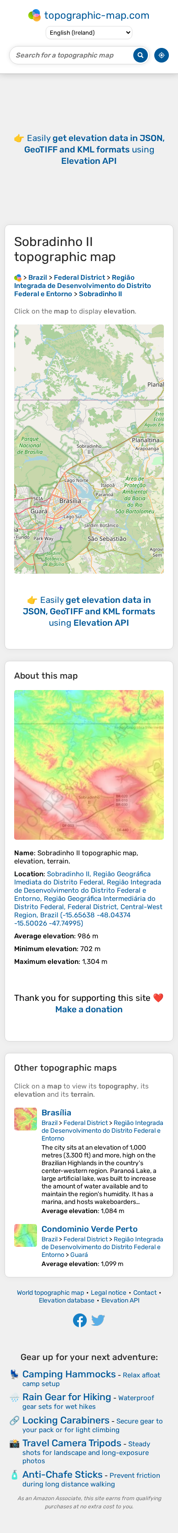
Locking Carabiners (66, 1420)
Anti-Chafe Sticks (62, 1474)
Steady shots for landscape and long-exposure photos (86, 1452)
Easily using (94, 149)
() (88, 898)
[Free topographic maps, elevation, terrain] (17, 277)
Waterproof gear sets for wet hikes (88, 1402)
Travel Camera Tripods (71, 1443)
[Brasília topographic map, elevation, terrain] (25, 1161)
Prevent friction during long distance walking (91, 1479)
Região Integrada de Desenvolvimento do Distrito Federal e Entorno (102, 1130)
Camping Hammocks (69, 1374)
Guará (79, 1255)
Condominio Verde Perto (90, 1229)
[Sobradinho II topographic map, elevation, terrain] (89, 765)
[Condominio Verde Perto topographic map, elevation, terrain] (25, 1246)
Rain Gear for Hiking (66, 1396)
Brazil (50, 1123)
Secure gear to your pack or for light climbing (92, 1425)
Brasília (56, 1113)
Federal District (85, 1123)
